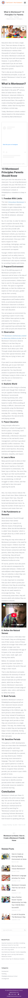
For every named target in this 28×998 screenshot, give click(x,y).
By (15, 824)
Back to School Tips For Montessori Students (13, 959)
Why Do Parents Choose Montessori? (18, 867)
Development (5, 971)
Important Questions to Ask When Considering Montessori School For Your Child (13, 944)
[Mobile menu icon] (24, 2)
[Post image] (6, 856)
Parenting (5, 27)
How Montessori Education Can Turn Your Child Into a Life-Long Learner (14, 948)
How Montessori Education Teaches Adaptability (14, 952)
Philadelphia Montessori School (9, 976)
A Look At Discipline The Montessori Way (18, 915)
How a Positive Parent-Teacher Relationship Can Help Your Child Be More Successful (19, 902)
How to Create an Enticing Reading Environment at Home (19, 856)
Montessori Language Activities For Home (19, 877)
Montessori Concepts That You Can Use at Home (19, 887)
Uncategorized (5, 978)
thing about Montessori (16, 202)
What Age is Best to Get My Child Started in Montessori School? (12, 955)
